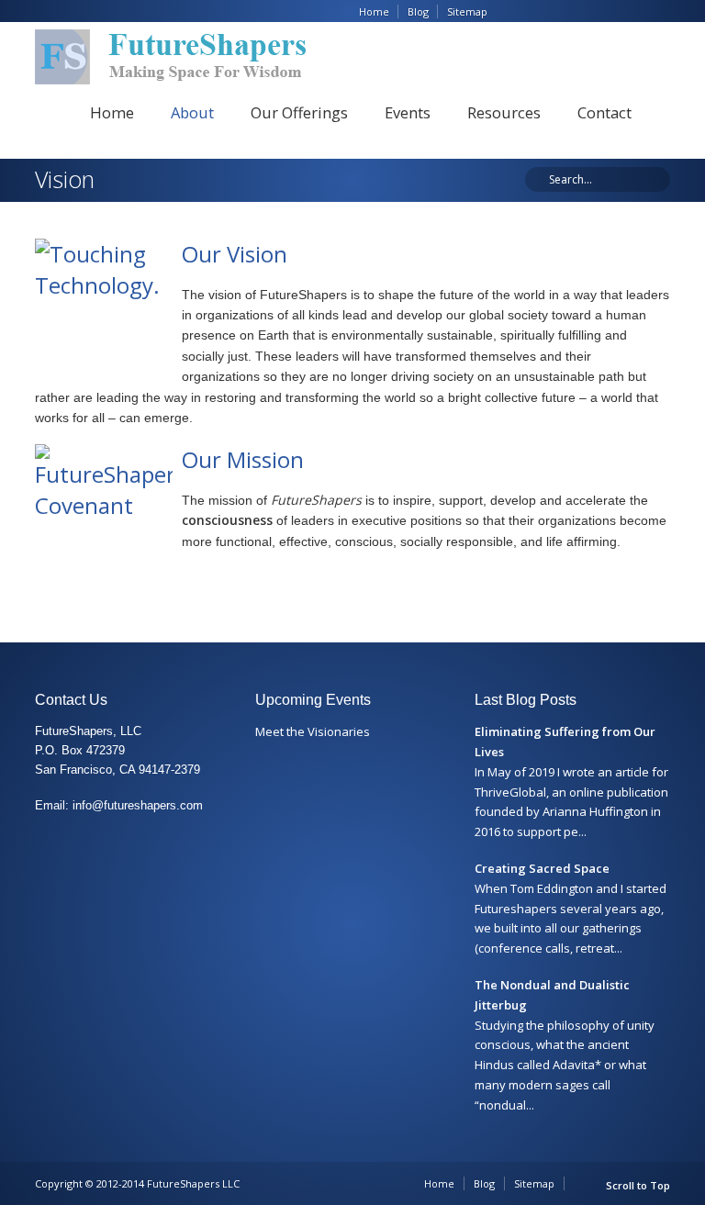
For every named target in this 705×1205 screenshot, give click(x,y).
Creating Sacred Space (542, 868)
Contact (604, 112)
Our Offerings (299, 112)
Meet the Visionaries (312, 731)
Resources (504, 112)
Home (374, 11)
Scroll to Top (638, 1185)
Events (408, 112)
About (192, 112)
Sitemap (467, 11)
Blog (418, 11)
